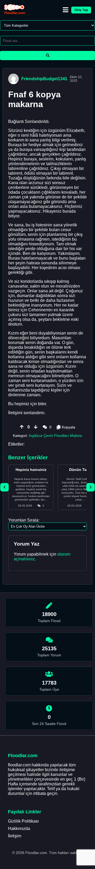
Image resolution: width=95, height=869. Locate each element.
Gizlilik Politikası (23, 821)
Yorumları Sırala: (23, 520)
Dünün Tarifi (80, 469)
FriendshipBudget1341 (44, 79)
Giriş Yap (81, 10)
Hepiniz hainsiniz (31, 469)
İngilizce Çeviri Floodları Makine (55, 435)
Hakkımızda (19, 828)
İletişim (14, 836)
